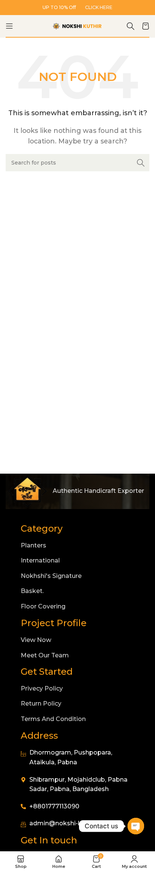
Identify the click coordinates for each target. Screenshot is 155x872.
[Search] (130, 26)
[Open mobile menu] (9, 26)
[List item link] (77, 545)
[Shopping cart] (145, 26)
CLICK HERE (98, 7)
